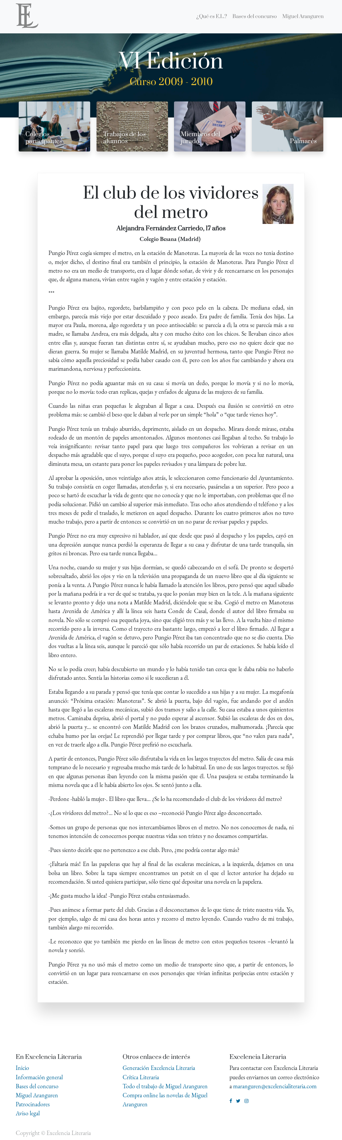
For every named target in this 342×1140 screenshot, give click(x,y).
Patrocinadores (33, 1104)
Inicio (22, 1068)
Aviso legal (28, 1113)
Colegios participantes (43, 137)
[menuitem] (212, 16)
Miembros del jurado (200, 137)
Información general (39, 1077)
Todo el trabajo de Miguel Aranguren (165, 1086)
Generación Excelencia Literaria (159, 1068)
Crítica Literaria (141, 1077)
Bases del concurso (37, 1086)
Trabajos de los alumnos (124, 137)
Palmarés (303, 141)
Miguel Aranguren (37, 1095)
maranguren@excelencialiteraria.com (275, 1086)
